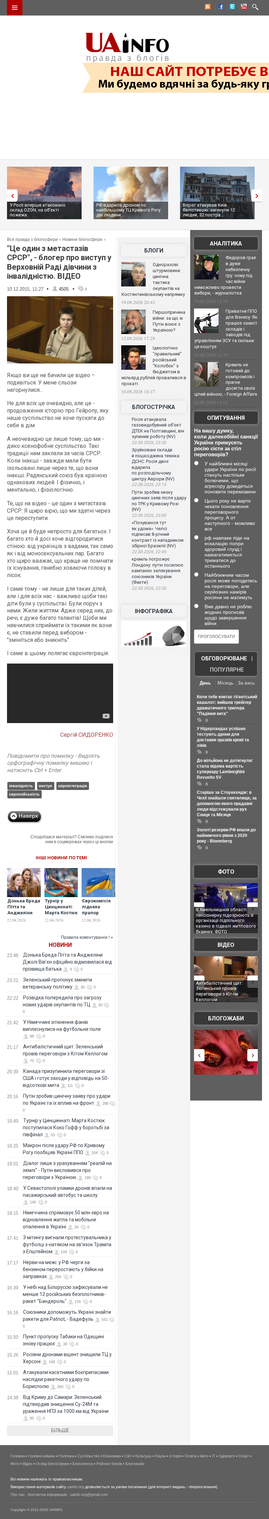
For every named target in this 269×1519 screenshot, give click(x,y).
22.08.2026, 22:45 (149, 551)
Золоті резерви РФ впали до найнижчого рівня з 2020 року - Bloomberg (226, 835)
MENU (14, 7)
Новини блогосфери (82, 239)
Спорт (243, 1456)
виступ (45, 786)
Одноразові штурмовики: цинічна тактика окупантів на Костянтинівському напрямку (153, 279)
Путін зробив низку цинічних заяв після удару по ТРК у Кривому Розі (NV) (159, 501)
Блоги (153, 250)
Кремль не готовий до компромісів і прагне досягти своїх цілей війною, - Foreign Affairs (225, 379)
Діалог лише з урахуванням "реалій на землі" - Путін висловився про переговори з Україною (67, 1170)
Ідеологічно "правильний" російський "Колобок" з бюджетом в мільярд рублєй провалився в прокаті (154, 365)
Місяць (226, 683)
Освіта (190, 1456)
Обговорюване (224, 658)
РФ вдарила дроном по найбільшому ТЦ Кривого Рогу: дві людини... (128, 209)
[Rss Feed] (207, 8)
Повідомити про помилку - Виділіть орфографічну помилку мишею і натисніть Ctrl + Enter (53, 763)
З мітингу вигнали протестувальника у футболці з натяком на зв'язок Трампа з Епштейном (67, 1244)
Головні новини (41, 1456)
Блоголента (83, 1464)
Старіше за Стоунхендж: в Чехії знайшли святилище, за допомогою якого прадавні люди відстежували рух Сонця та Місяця (227, 803)
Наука (160, 1456)
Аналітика (226, 243)
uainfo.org (75, 1487)
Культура (143, 1456)
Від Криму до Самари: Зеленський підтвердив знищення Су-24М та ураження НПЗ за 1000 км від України (66, 1404)
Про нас (18, 1494)
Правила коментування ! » (87, 937)
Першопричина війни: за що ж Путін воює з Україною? (169, 321)
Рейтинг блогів (109, 1464)
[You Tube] (243, 8)
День (205, 683)
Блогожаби (226, 1018)
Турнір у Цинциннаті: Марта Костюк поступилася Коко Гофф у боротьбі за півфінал (66, 1127)
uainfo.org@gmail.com (89, 1494)
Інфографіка (154, 611)
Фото (226, 871)
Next (258, 195)
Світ (128, 1456)
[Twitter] (231, 8)
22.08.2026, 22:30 (149, 588)
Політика (66, 1456)
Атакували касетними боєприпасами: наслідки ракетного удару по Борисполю (66, 1379)
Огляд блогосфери (52, 1464)
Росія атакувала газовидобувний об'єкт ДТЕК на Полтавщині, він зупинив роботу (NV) (158, 428)
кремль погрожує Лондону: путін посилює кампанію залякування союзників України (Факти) (157, 570)
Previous (11, 195)
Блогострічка (153, 407)
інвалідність (21, 786)
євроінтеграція (72, 786)
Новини (60, 945)
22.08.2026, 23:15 (149, 484)
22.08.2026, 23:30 (149, 442)
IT (213, 1456)
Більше (60, 1430)
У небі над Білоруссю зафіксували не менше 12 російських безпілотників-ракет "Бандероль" (65, 1294)
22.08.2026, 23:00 (149, 515)
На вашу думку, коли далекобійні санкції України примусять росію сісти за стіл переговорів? (226, 442)
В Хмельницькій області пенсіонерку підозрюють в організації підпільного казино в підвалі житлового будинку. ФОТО (226, 920)
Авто (204, 1456)
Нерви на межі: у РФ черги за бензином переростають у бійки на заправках (63, 1269)
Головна (18, 1456)
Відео (226, 945)
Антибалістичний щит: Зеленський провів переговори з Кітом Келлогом (219, 991)
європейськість (24, 794)
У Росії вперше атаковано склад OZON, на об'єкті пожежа (37, 209)
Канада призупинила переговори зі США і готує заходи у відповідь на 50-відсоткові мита (66, 1078)
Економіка (112, 1456)
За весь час (246, 683)
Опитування (226, 418)
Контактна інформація (47, 1494)
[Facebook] (219, 8)
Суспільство (88, 1456)
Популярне (227, 669)
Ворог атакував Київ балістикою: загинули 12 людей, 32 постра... (209, 209)
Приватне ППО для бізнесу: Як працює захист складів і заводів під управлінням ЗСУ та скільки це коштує (225, 328)
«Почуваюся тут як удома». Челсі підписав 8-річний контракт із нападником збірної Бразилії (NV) (158, 534)
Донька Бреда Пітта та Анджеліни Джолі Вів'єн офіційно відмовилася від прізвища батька (67, 962)
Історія (175, 1456)
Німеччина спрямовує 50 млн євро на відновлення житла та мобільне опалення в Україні (66, 1219)
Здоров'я (227, 1456)
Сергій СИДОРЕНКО (86, 734)
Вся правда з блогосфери (32, 239)
